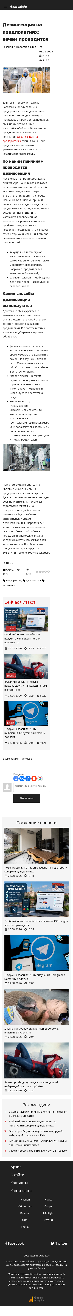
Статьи (10, 569)
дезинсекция (33, 580)
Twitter (61, 1243)
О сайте (17, 1174)
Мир (24, 1220)
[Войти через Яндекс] (34, 778)
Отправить (26, 798)
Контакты (19, 1182)
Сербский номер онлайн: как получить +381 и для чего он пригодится (22, 638)
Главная (25, 1199)
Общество (25, 1206)
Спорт (48, 1206)
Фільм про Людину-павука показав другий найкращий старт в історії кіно (25, 685)
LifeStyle (48, 1213)
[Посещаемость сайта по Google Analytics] (36, 1301)
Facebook (16, 1243)
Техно (25, 1226)
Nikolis (9, 563)
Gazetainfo (18, 6)
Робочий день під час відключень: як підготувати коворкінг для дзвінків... (32, 1123)
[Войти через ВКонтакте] (22, 778)
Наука (48, 1199)
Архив (16, 1166)
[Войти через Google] (40, 778)
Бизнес (24, 1213)
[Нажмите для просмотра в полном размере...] (26, 473)
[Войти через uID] (16, 778)
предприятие (13, 580)
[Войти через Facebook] (28, 778)
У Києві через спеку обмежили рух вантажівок (38, 1150)
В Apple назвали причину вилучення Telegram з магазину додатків (24, 733)
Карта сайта (21, 1190)
